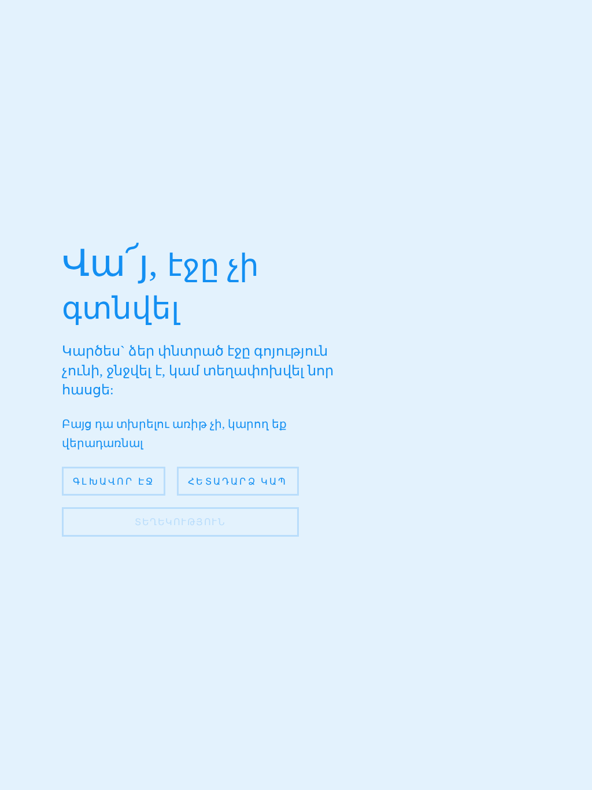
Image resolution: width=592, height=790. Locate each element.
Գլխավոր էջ (113, 481)
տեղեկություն (180, 522)
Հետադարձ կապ (237, 481)
